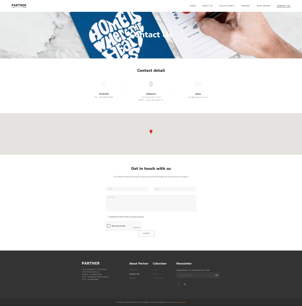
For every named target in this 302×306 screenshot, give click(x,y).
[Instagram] (184, 284)
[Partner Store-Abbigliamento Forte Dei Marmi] (19, 6)
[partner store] (91, 263)
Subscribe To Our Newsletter (193, 270)
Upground (182, 302)
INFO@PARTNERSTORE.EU (98, 277)
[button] (151, 132)
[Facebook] (178, 284)
